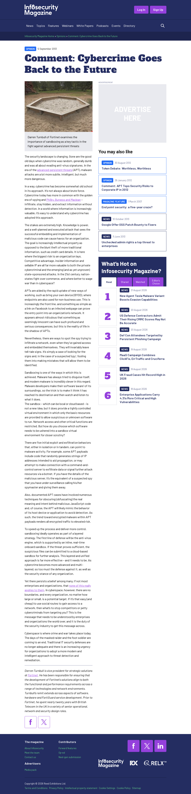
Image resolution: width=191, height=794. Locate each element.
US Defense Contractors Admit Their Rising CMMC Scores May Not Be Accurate (143, 319)
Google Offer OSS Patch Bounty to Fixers (129, 224)
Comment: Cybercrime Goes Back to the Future (93, 36)
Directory (129, 25)
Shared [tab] (125, 281)
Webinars (67, 25)
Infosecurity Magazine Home (39, 36)
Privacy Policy (56, 788)
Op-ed (62, 752)
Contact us (30, 757)
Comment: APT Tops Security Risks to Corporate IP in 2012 (127, 187)
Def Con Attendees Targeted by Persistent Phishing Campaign (141, 337)
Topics (40, 25)
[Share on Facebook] (31, 722)
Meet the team (32, 752)
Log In (141, 9)
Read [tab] (109, 281)
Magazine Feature (114, 201)
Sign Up (158, 9)
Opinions (61, 36)
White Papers (84, 25)
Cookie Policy (124, 788)
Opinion (30, 48)
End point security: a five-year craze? (127, 207)
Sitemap (136, 788)
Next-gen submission (70, 757)
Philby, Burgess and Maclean (63, 199)
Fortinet (33, 675)
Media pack (30, 769)
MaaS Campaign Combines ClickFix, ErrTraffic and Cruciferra (142, 356)
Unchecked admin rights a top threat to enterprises (128, 244)
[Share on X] (44, 722)
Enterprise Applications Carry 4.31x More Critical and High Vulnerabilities (140, 398)
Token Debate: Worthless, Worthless (126, 168)
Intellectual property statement (81, 788)
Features (53, 25)
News (29, 25)
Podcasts (102, 25)
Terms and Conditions (36, 788)
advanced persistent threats (54, 170)
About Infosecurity (34, 748)
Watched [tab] (140, 281)
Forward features (67, 748)
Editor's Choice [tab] (156, 282)
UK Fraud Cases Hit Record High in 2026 (142, 376)
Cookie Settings (107, 788)
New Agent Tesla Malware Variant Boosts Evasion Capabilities (142, 297)
